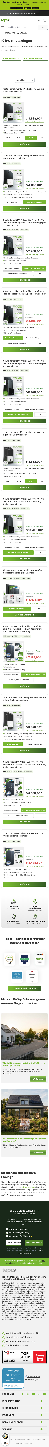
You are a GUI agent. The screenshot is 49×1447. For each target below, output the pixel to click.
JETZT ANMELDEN (34, 1242)
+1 (40, 273)
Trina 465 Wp (12, 202)
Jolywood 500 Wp (34, 202)
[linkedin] (39, 1394)
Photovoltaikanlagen (34, 1313)
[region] (24, 13)
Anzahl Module (9, 58)
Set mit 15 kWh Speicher (17, 273)
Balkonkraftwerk (28, 1187)
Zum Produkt (24, 144)
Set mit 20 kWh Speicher (18, 552)
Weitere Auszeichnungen (24, 988)
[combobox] (22, 27)
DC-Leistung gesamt (34, 58)
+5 (42, 138)
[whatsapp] (45, 1394)
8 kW (19, 138)
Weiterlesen (38, 1079)
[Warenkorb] (45, 20)
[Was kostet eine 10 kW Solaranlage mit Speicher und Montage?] (24, 1112)
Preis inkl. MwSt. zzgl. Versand (34, 122)
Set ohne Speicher (12, 268)
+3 (39, 608)
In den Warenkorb (26, 614)
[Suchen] (43, 27)
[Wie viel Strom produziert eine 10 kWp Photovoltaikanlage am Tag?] (24, 1037)
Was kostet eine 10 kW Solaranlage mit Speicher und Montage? (24, 1139)
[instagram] (28, 1394)
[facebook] (23, 1394)
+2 (40, 680)
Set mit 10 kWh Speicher (34, 268)
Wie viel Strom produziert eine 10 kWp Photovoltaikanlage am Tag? (24, 1064)
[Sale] (24, 5)
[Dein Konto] (39, 20)
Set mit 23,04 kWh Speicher (18, 680)
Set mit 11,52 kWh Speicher (33, 674)
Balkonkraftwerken (23, 1293)
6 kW (8, 138)
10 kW (31, 138)
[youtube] (34, 1394)
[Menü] (2, 27)
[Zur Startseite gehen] (5, 20)
